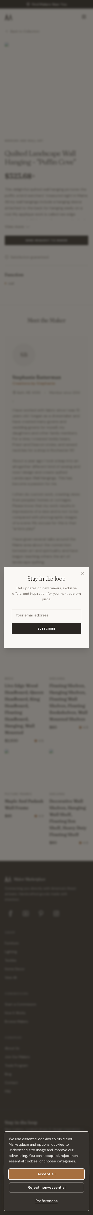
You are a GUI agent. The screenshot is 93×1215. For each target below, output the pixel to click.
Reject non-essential (47, 1187)
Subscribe (47, 629)
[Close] (82, 573)
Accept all (46, 1174)
